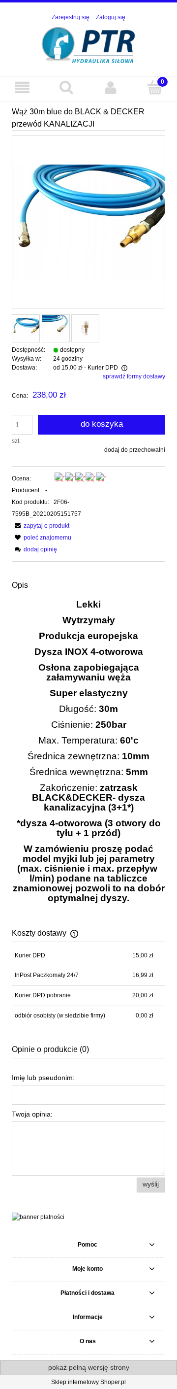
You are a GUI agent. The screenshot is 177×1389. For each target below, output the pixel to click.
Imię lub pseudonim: (43, 1078)
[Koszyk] (155, 87)
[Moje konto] (110, 87)
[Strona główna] (89, 44)
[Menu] (22, 87)
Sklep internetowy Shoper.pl (88, 1382)
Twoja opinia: (32, 1114)
